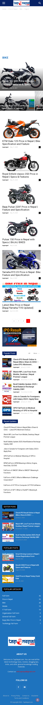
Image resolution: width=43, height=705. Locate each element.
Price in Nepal (12, 9)
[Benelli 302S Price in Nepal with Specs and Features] (8, 568)
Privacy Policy (15, 696)
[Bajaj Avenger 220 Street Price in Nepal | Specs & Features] (17, 104)
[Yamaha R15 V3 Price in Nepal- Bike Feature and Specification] (21, 259)
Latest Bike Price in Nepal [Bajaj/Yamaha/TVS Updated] (17, 306)
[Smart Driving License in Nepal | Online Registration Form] (8, 557)
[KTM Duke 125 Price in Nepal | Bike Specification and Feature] (21, 128)
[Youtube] (24, 687)
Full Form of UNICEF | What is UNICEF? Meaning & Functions (21, 471)
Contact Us (25, 696)
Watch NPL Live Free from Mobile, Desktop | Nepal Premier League (24, 374)
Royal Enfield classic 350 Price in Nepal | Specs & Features (20, 175)
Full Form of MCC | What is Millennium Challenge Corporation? (21, 479)
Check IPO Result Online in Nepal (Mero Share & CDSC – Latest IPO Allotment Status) (21, 428)
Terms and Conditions (21, 698)
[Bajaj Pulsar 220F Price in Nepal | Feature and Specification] (21, 194)
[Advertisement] (21, 33)
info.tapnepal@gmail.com (26, 671)
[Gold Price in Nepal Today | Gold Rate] (8, 579)
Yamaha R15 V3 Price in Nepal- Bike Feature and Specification (21, 273)
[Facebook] (18, 687)
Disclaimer (34, 696)
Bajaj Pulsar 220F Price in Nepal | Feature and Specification (20, 208)
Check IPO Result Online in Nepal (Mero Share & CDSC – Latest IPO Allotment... (26, 362)
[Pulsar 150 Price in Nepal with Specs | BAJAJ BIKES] (21, 227)
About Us (6, 696)
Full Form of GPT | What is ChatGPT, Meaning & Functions (20, 491)
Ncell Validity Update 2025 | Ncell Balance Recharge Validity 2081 (25, 386)
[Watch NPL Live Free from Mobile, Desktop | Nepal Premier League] (6, 375)
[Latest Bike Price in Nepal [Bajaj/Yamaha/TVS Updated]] (21, 292)
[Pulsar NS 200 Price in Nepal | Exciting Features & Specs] (21, 76)
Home (4, 9)
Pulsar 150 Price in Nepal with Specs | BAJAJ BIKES (18, 241)
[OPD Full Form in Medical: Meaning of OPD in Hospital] (6, 411)
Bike (21, 9)
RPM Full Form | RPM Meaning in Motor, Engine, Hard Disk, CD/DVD (20, 464)
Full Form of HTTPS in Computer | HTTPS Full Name (22, 485)
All (29, 353)
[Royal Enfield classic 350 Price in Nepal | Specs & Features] (21, 161)
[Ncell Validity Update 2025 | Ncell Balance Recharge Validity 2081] (6, 387)
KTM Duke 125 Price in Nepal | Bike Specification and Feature (21, 142)
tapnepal (5, 88)
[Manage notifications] (37, 700)
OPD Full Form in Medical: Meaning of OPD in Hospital (19, 457)
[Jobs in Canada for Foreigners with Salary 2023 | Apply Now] (6, 399)
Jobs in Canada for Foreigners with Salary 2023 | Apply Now (21, 450)
